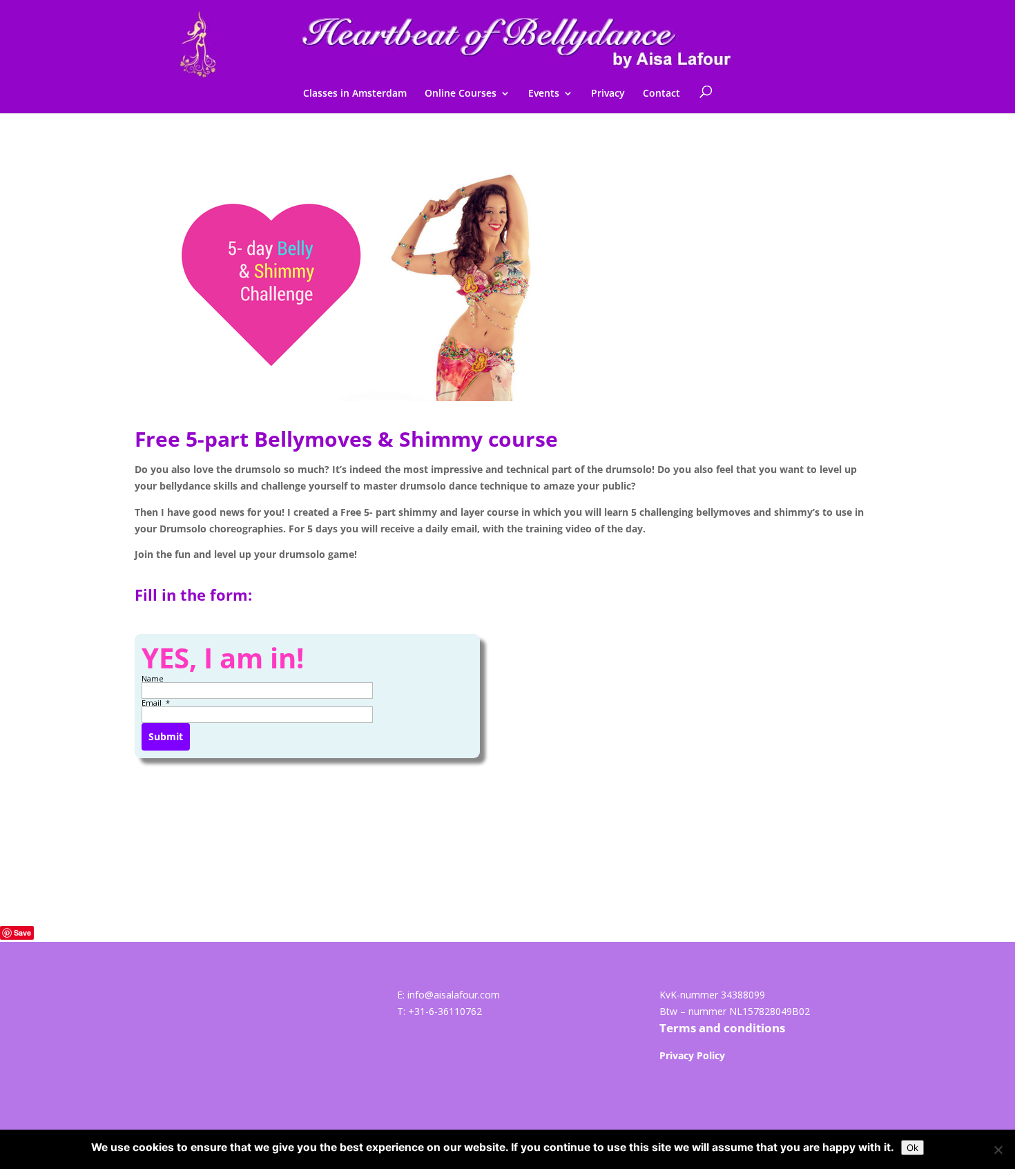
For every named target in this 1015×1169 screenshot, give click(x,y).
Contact (661, 93)
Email (153, 702)
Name (154, 678)
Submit (165, 736)
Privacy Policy (692, 1055)
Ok (912, 1147)
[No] (998, 1150)
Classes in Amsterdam (355, 93)
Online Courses (460, 93)
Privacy (608, 93)
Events (543, 93)
